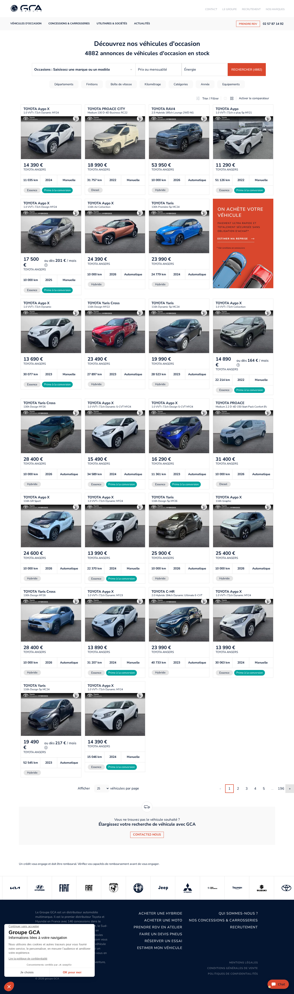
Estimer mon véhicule (159, 948)
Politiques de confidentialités (233, 973)
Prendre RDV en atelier (158, 927)
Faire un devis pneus (160, 934)
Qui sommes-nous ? (238, 913)
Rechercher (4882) (246, 69)
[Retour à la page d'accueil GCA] (26, 8)
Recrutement (251, 9)
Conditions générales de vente (232, 968)
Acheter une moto (163, 920)
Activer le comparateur (254, 98)
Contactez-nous (147, 835)
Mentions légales (243, 962)
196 (281, 788)
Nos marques (275, 9)
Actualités (142, 23)
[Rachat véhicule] (243, 247)
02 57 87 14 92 (273, 24)
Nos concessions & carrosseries (223, 920)
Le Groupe (229, 9)
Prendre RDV (248, 24)
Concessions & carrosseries (69, 23)
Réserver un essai (163, 941)
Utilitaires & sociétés (112, 23)
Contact (211, 9)
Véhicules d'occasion (26, 23)
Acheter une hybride (160, 913)
